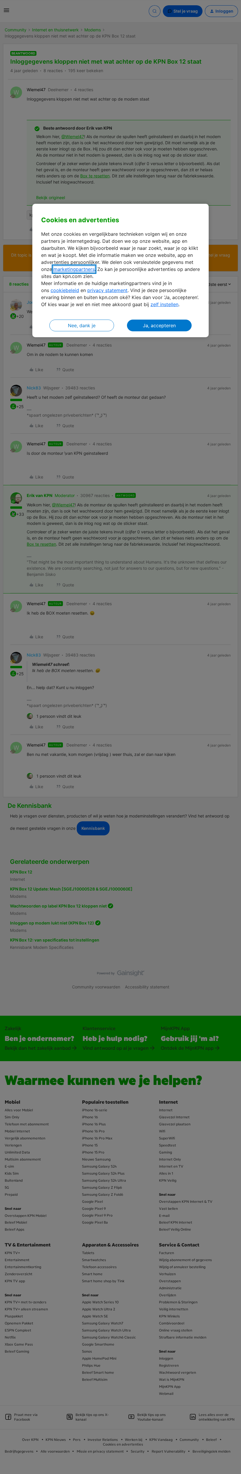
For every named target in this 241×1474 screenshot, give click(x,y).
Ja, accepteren (159, 325)
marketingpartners (74, 269)
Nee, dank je (82, 325)
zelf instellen (164, 304)
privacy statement (107, 290)
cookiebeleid (65, 290)
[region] (120, 270)
